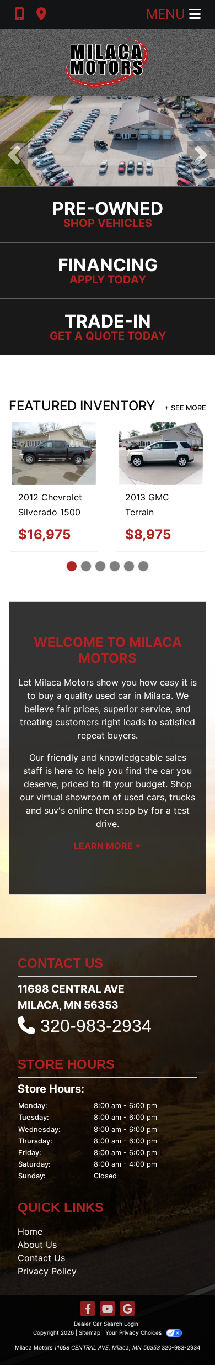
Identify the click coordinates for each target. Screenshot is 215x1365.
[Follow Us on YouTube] (107, 1309)
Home (30, 1231)
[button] (14, 155)
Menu (167, 14)
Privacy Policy (47, 1271)
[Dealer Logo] (107, 62)
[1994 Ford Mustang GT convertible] (182, 443)
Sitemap (89, 1332)
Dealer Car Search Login (106, 1323)
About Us (37, 1244)
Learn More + (107, 845)
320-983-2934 (96, 1026)
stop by (132, 810)
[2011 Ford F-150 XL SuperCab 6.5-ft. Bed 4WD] (75, 445)
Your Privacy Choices (134, 1332)
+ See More (185, 408)
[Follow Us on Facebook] (87, 1309)
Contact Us (41, 1257)
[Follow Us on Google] (127, 1309)
